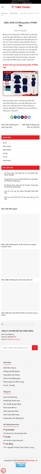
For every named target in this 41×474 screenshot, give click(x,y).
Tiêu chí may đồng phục (11, 378)
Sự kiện (5, 153)
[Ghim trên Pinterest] (25, 117)
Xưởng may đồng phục (11, 371)
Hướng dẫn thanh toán (11, 401)
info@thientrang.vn (27, 3)
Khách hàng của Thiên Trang (13, 382)
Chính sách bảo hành (10, 411)
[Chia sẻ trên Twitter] (18, 117)
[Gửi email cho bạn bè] (22, 117)
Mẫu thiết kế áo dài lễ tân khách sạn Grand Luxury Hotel (19, 314)
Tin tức (5, 157)
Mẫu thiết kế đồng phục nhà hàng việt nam (17, 280)
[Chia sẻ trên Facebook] (15, 117)
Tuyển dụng (7, 160)
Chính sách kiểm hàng (11, 415)
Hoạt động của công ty (11, 375)
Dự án (5, 143)
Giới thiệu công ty (9, 368)
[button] (2, 7)
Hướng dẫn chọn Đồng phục (13, 418)
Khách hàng (7, 146)
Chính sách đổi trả (9, 408)
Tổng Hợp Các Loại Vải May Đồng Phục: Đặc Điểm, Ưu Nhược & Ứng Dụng (21, 180)
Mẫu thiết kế (14, 13)
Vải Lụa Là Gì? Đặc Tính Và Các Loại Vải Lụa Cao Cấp (21, 198)
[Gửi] (35, 347)
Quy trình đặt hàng (10, 397)
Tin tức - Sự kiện (9, 385)
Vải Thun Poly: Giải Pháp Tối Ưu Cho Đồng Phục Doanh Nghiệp (21, 174)
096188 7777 (14, 3)
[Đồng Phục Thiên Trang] (20, 7)
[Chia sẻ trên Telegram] (29, 117)
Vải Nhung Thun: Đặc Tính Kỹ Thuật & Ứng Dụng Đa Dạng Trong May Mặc (21, 186)
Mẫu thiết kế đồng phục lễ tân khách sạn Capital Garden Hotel (18, 245)
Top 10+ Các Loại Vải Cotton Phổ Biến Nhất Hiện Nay (21, 192)
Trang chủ (4, 13)
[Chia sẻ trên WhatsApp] (11, 117)
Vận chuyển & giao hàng (12, 404)
